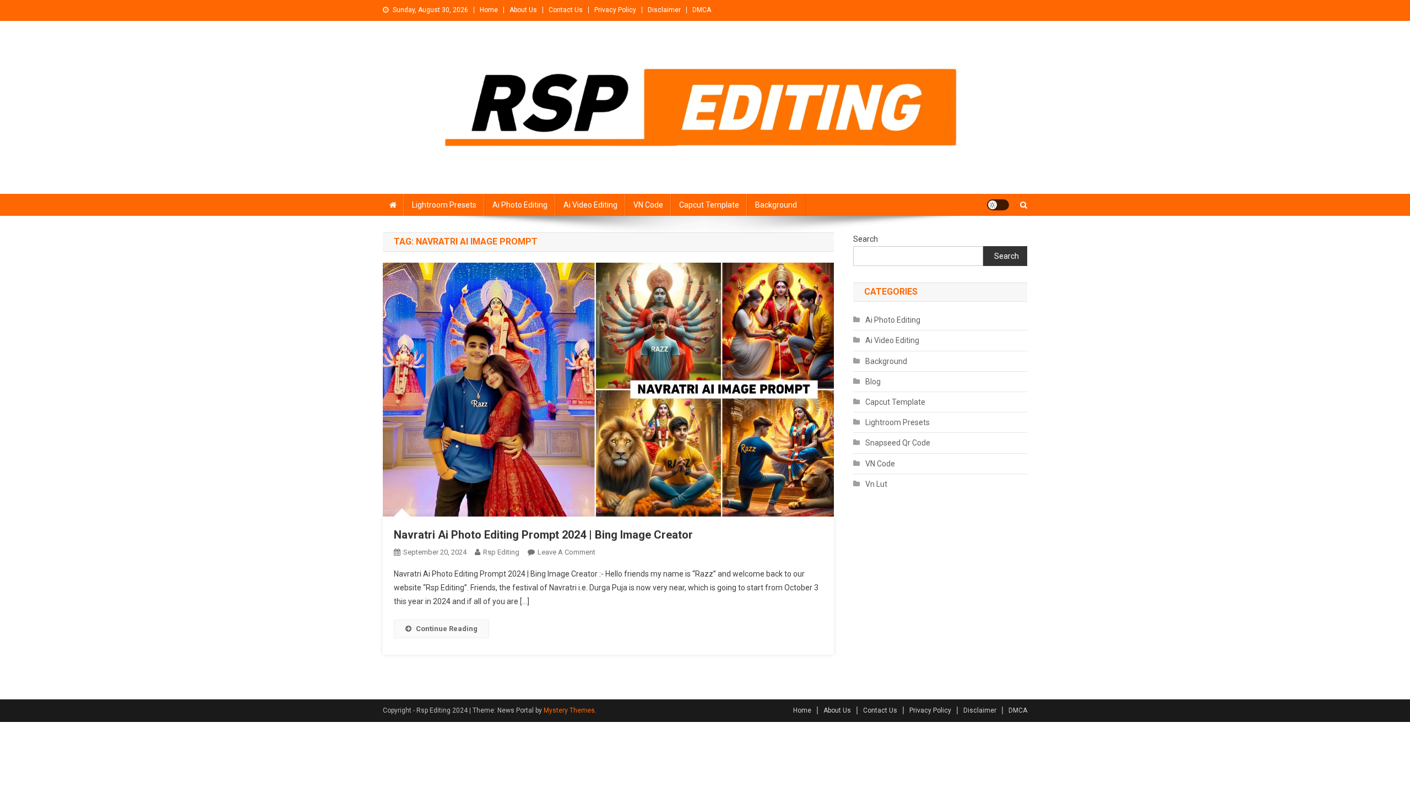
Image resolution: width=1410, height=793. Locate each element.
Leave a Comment (566, 552)
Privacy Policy (615, 10)
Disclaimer (664, 10)
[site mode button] (998, 204)
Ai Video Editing (590, 204)
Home (489, 10)
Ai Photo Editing (519, 204)
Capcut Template (709, 204)
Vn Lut (876, 484)
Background (776, 204)
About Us (523, 10)
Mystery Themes (569, 710)
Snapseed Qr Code (897, 442)
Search (865, 239)
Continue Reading (447, 628)
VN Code (648, 204)
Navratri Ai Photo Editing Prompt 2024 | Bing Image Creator (543, 534)
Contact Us (566, 10)
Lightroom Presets (444, 204)
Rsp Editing (501, 552)
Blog (873, 381)
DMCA (701, 10)
